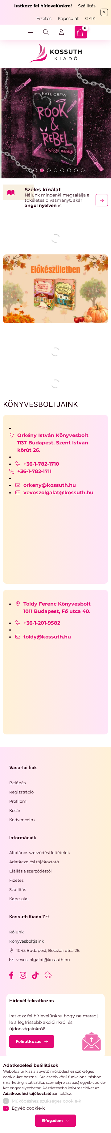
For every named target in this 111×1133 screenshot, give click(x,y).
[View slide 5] (55, 170)
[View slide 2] (35, 170)
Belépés (17, 782)
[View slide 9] (82, 170)
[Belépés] (61, 32)
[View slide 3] (42, 170)
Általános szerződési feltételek (39, 852)
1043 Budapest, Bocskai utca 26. (48, 950)
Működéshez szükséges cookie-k (46, 1101)
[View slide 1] (28, 170)
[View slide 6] (62, 170)
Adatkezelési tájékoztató (34, 861)
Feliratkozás (28, 1041)
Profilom (18, 801)
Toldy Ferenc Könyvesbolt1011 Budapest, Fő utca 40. (57, 607)
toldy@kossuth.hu (47, 637)
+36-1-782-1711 (34, 471)
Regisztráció (21, 791)
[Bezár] (104, 12)
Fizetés (43, 18)
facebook (11, 975)
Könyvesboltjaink (26, 941)
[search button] (46, 32)
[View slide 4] (48, 170)
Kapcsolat (68, 18)
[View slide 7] (69, 170)
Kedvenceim (22, 819)
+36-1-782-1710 (42, 464)
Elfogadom (52, 1120)
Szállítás (87, 6)
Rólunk (16, 931)
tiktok (36, 975)
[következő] (102, 200)
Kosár (14, 810)
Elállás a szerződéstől (30, 871)
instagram (23, 975)
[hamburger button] (30, 32)
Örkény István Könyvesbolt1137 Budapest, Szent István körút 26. (52, 442)
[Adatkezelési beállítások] (48, 975)
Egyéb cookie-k (28, 1108)
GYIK (90, 18)
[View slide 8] (75, 170)
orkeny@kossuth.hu (49, 485)
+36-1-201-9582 (44, 623)
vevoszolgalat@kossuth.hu (58, 492)
